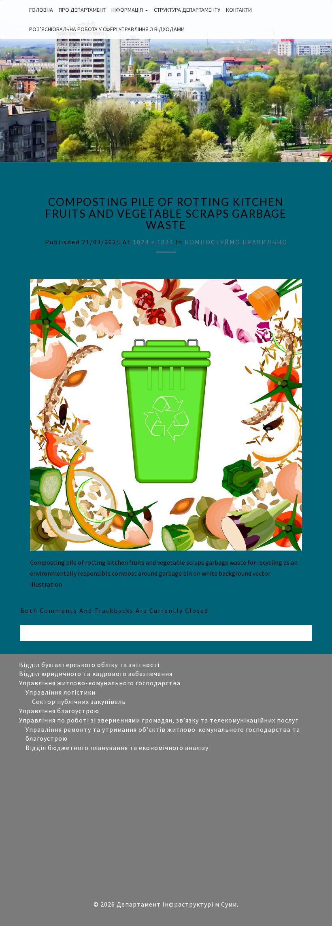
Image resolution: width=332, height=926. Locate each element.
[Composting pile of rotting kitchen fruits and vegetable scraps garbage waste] (166, 417)
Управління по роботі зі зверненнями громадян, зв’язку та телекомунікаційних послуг (158, 720)
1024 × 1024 (153, 242)
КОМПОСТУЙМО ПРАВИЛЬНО (236, 242)
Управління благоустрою (59, 711)
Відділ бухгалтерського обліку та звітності (89, 665)
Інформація (127, 9)
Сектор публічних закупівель (79, 701)
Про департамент (82, 9)
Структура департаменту (187, 9)
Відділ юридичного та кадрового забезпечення (95, 674)
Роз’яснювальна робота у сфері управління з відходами (107, 29)
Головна (41, 9)
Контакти (239, 9)
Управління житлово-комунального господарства (100, 683)
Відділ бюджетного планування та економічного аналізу (117, 748)
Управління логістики (61, 692)
